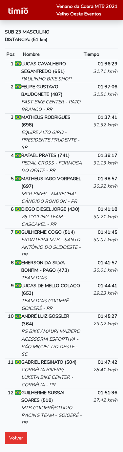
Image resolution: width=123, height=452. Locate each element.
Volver (16, 438)
